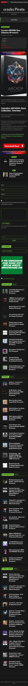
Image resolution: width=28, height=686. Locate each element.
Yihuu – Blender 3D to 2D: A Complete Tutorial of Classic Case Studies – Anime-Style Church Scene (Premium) (16, 644)
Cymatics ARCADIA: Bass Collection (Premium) (10, 31)
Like (4, 43)
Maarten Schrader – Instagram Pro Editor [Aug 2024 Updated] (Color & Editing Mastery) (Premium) (16, 491)
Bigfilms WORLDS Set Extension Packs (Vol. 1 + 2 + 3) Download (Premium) (17, 535)
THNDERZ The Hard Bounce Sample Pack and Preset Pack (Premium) (17, 299)
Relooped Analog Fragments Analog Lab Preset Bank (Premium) (16, 359)
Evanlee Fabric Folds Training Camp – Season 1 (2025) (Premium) (16, 654)
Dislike (4, 45)
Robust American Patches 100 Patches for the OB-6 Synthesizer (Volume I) (12, 136)
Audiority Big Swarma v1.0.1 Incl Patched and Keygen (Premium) (17, 367)
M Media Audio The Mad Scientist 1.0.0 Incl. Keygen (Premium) (16, 324)
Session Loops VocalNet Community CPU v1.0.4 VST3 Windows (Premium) (17, 332)
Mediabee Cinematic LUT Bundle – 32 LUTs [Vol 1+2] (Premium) (16, 481)
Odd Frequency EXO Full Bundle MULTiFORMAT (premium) (16, 418)
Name (3, 185)
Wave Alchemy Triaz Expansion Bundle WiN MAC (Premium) (17, 426)
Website (3, 194)
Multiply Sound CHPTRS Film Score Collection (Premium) (15, 559)
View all (14, 284)
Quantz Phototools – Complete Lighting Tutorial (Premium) (16, 526)
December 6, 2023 (5, 35)
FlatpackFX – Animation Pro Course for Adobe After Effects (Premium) (17, 501)
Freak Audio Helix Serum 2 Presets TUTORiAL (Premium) (16, 291)
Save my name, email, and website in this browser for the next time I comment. (13, 203)
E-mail (3, 189)
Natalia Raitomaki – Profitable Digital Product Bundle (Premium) (16, 465)
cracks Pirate (14, 9)
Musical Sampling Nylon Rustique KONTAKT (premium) (16, 174)
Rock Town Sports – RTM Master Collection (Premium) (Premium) (16, 510)
